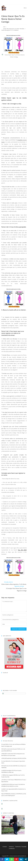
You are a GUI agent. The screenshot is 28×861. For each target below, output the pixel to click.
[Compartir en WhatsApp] (11, 859)
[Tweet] (7, 859)
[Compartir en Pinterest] (16, 859)
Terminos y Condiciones (12, 847)
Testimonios (18, 846)
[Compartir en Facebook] (2, 859)
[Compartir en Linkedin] (21, 859)
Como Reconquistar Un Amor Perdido (13, 28)
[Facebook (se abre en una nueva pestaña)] (14, 2)
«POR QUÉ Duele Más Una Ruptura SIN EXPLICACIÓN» (13, 758)
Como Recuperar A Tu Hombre (10, 30)
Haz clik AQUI (22, 550)
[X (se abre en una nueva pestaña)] (12, 2)
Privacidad (23, 846)
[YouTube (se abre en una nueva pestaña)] (15, 2)
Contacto (5, 846)
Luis (4, 26)
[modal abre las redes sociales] (25, 859)
